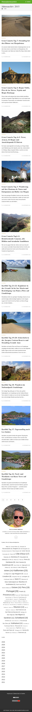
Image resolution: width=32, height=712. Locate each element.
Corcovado (5, 554)
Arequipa (23, 546)
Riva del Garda (13, 604)
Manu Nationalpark (11, 582)
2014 (3, 674)
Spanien (4, 38)
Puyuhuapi (22, 599)
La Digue (7, 573)
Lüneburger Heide (9, 579)
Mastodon (16, 704)
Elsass (16, 559)
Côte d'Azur (22, 554)
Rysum (11, 607)
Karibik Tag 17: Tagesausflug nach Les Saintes (16, 430)
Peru (26, 587)
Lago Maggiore (17, 573)
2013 (3, 677)
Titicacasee (18, 625)
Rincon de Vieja (18, 602)
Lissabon (7, 576)
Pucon (17, 595)
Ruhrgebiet (20, 604)
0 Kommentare (6, 56)
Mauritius (23, 582)
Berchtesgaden (25, 548)
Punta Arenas (22, 597)
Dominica (15, 557)
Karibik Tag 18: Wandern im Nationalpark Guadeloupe (13, 386)
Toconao (25, 625)
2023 (3, 650)
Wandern (9, 632)
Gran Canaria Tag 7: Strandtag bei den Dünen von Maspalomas (16, 41)
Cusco (12, 554)
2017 (3, 666)
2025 (3, 644)
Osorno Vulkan (6, 587)
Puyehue (16, 599)
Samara (13, 609)
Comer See (26, 551)
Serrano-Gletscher (15, 620)
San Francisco (21, 609)
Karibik (4, 283)
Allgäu (8, 546)
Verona (25, 630)
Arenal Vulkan (15, 546)
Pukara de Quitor (9, 597)
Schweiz (8, 620)
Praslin (22, 591)
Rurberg (6, 607)
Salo (26, 607)
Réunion (19, 607)
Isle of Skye (22, 567)
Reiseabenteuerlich (9, 2)
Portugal (12, 591)
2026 (3, 642)
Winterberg (15, 632)
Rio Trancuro (6, 604)
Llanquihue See (16, 576)
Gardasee (10, 562)
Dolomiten (7, 557)
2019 (3, 661)
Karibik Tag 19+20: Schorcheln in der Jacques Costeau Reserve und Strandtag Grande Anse (15, 340)
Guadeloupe (7, 565)
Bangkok (16, 548)
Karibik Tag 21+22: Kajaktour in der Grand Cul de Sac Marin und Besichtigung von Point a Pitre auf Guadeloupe (15, 289)
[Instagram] (16, 537)
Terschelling (26, 623)
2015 (5, 8)
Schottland (21, 618)
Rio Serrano (25, 602)
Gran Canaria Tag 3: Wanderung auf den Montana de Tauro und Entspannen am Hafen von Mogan (15, 189)
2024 (3, 647)
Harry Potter (17, 565)
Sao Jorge (11, 614)
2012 (3, 679)
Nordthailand (10, 584)
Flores (27, 559)
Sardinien (9, 618)
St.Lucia (23, 620)
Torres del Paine (8, 630)
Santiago (23, 612)
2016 (3, 669)
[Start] (2, 8)
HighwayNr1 (26, 565)
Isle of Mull (14, 567)
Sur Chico (6, 623)
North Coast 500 (21, 584)
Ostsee (16, 587)
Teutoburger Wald (9, 625)
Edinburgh (5, 559)
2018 (3, 663)
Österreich (22, 632)
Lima (26, 573)
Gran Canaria (21, 562)
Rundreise (26, 604)
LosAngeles (25, 576)
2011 (3, 682)
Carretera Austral (7, 551)
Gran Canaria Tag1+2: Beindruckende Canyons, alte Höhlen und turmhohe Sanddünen (15, 238)
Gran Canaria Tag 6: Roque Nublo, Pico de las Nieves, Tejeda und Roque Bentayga (16, 90)
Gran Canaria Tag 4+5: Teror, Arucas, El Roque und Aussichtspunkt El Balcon (14, 139)
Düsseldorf (24, 557)
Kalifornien (21, 570)
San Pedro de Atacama (12, 612)
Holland (7, 567)
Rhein (12, 602)
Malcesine (24, 579)
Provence (9, 595)
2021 (3, 655)
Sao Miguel (20, 614)
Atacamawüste (7, 548)
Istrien (8, 571)
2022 (3, 653)
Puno (16, 597)
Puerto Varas (25, 595)
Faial (21, 559)
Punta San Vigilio (9, 599)
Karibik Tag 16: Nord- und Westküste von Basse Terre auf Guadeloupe (14, 476)
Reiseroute (6, 602)
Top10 (18, 628)
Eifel (11, 559)
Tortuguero (18, 630)
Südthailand (17, 623)
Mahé (18, 579)
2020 (3, 658)
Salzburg (8, 609)
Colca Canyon (16, 551)
